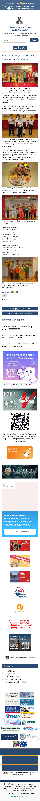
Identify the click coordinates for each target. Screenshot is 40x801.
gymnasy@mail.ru (28, 3)
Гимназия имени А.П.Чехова (20, 28)
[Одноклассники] (14, 292)
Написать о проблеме (20, 532)
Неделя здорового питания (20, 313)
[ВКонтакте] (12, 292)
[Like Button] (4, 295)
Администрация (22, 59)
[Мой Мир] (17, 292)
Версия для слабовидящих (22, 8)
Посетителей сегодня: (13, 676)
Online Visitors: (9, 671)
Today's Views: (9, 674)
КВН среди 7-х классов (20, 308)
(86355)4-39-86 (13, 3)
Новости (7, 300)
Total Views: (9, 679)
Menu (22, 48)
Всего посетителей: (12, 682)
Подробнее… (26, 797)
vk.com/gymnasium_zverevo (25, 6)
